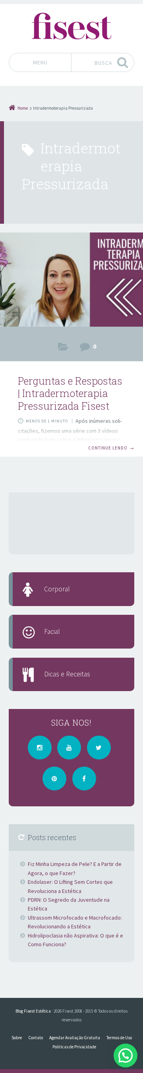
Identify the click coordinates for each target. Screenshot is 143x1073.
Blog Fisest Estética (33, 1011)
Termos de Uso (119, 1037)
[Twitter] (99, 747)
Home (22, 108)
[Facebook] (84, 778)
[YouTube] (69, 747)
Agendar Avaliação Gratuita (74, 1037)
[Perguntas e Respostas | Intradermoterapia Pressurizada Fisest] (71, 282)
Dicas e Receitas (67, 674)
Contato (35, 1037)
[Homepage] (71, 26)
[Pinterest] (54, 778)
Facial (52, 631)
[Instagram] (40, 747)
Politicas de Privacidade (74, 1047)
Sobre (17, 1037)
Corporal (63, 348)
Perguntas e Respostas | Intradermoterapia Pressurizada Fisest (70, 393)
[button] (125, 1055)
